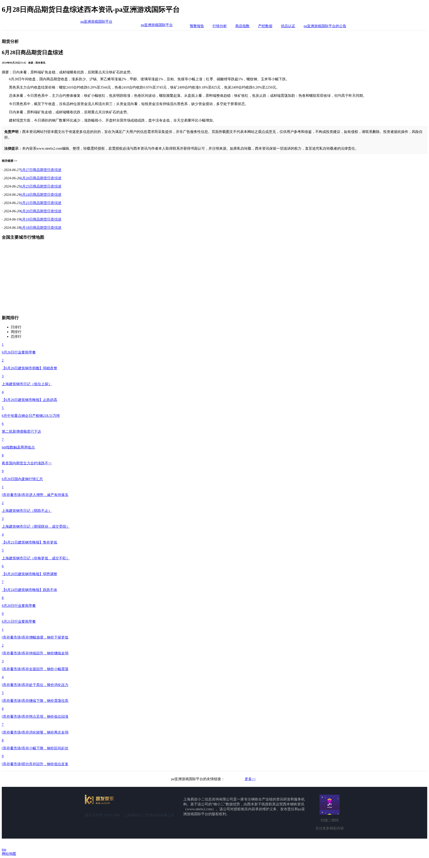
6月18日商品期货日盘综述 (40, 227)
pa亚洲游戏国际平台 (96, 21)
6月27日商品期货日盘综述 (40, 170)
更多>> (250, 779)
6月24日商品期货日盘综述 (40, 194)
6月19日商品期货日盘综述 (40, 219)
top (4, 849)
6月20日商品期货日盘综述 (40, 211)
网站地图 (9, 854)
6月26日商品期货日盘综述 (40, 178)
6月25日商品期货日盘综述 (40, 186)
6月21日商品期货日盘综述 (40, 203)
